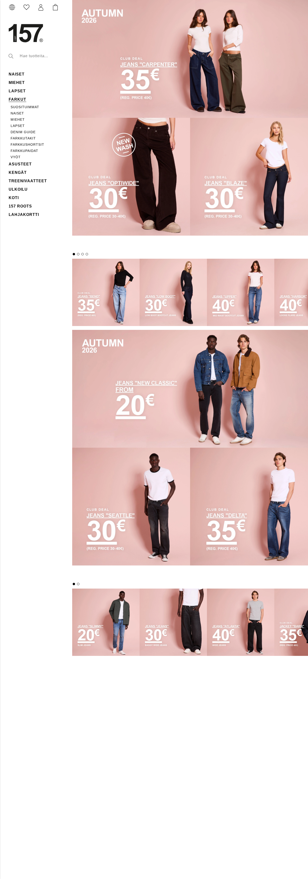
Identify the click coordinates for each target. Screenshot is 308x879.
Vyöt (16, 157)
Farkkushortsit (27, 144)
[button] (41, 7)
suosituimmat (25, 107)
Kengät (18, 172)
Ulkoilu (18, 189)
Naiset (17, 113)
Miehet (17, 83)
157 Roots (20, 206)
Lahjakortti (24, 215)
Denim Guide (23, 132)
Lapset (17, 91)
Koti (14, 198)
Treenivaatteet (28, 181)
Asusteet (20, 164)
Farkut (17, 99)
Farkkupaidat (24, 151)
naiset (17, 74)
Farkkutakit (23, 138)
